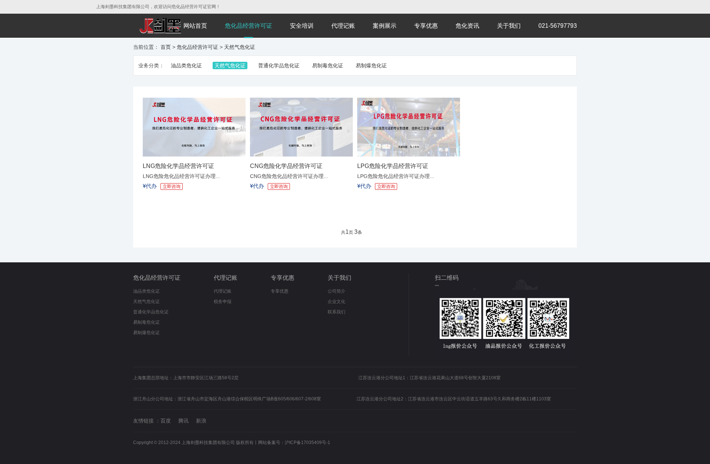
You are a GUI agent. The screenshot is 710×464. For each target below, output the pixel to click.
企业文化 (336, 301)
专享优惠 (426, 26)
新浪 (201, 421)
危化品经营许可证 (248, 26)
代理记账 (343, 26)
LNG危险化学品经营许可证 (178, 166)
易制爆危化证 (371, 65)
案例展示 (384, 26)
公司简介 (336, 291)
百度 (165, 421)
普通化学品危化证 (279, 65)
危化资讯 (467, 26)
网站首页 (195, 26)
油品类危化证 (186, 65)
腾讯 (183, 421)
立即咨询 (171, 186)
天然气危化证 (239, 47)
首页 (165, 47)
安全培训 (302, 26)
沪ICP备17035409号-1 (307, 442)
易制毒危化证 (327, 65)
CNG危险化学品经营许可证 (286, 166)
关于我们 (509, 26)
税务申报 (222, 301)
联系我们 (336, 312)
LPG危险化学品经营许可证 (392, 166)
